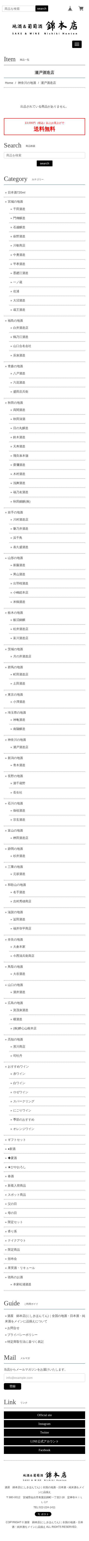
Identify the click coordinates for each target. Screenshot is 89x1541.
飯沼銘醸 (19, 620)
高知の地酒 (15, 1039)
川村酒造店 (20, 519)
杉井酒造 (19, 856)
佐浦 (16, 291)
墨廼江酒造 (20, 273)
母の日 (12, 1213)
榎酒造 (17, 1019)
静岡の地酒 (15, 848)
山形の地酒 (15, 558)
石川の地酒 (15, 803)
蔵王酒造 (19, 309)
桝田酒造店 (20, 838)
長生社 (17, 792)
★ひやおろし (17, 1167)
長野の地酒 (15, 776)
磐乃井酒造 (20, 528)
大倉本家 (19, 946)
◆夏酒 (12, 1158)
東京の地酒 (15, 694)
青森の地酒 (15, 366)
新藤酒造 (19, 565)
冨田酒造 (19, 919)
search (41, 8)
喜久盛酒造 (20, 547)
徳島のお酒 (15, 1277)
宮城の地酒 (15, 201)
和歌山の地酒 (17, 884)
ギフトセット (17, 1139)
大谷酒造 (19, 974)
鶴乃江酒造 (20, 337)
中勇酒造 (19, 254)
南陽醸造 (19, 729)
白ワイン (19, 1083)
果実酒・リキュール (21, 1268)
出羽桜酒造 (20, 583)
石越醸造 (19, 227)
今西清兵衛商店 (23, 955)
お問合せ (13, 1328)
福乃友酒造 (20, 492)
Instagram (44, 1423)
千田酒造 (19, 209)
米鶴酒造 (19, 602)
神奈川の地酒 (27, 82)
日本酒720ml (16, 192)
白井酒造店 (20, 327)
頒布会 (12, 1258)
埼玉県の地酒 (17, 712)
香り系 (12, 1231)
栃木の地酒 (15, 612)
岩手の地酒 (15, 512)
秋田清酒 (19, 419)
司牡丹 (17, 1055)
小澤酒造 (19, 701)
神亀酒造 (19, 719)
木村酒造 (19, 474)
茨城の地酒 (15, 649)
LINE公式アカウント (44, 1441)
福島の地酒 (15, 320)
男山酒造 (19, 574)
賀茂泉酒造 (20, 1010)
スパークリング (23, 1101)
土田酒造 (19, 683)
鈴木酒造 (19, 437)
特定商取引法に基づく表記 (25, 1341)
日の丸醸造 (20, 428)
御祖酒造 (19, 810)
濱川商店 (19, 1046)
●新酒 (12, 1149)
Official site (44, 1415)
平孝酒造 (19, 264)
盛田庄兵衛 (20, 391)
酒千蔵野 (19, 783)
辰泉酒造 (19, 355)
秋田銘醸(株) (21, 501)
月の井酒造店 (22, 656)
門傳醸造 (19, 218)
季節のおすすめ (23, 1119)
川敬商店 (19, 245)
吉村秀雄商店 (22, 901)
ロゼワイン (20, 1092)
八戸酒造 (19, 373)
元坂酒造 (19, 874)
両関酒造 (19, 410)
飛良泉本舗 (20, 455)
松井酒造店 (20, 629)
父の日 (12, 1203)
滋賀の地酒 (15, 912)
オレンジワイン (23, 1129)
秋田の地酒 (15, 402)
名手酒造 (19, 892)
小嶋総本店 (20, 592)
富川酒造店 (20, 638)
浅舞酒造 (19, 483)
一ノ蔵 (17, 282)
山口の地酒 (15, 985)
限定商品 (14, 1249)
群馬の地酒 (15, 667)
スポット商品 (17, 1194)
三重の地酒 (15, 866)
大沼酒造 (19, 300)
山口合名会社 (22, 346)
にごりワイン (22, 1110)
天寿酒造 (19, 446)
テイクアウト (17, 1240)
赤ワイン (19, 1073)
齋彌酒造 (19, 464)
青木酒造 (19, 765)
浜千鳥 (17, 537)
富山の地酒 (15, 830)
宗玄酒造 (19, 819)
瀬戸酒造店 (20, 747)
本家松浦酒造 (22, 1284)
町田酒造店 (20, 674)
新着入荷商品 (17, 1185)
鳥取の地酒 (15, 966)
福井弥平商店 (22, 928)
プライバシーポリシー (22, 1334)
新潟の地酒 (15, 758)
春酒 (11, 1176)
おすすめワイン (18, 1066)
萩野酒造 (19, 236)
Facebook (44, 1450)
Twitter (44, 1432)
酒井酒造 (19, 992)
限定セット (15, 1222)
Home (9, 82)
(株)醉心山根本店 (25, 1028)
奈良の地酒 (15, 939)
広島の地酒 (15, 1003)
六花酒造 (19, 382)
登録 (13, 1386)
